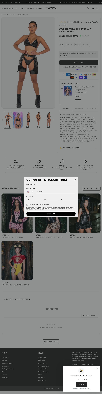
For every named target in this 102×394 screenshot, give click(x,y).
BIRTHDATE (29, 196)
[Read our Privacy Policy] (74, 208)
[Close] (75, 179)
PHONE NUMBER (30, 188)
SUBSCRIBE (51, 214)
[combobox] (30, 192)
